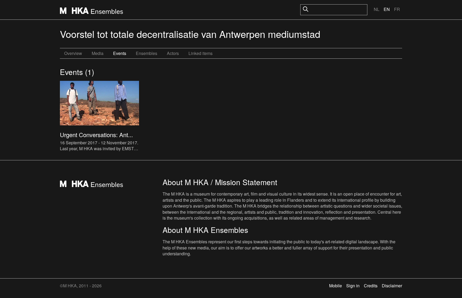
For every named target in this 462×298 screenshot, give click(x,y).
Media (97, 53)
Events (119, 53)
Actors (173, 53)
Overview (73, 53)
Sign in (353, 286)
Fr (397, 9)
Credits (371, 286)
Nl (376, 9)
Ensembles (146, 53)
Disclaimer (392, 286)
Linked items (200, 53)
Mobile (335, 286)
